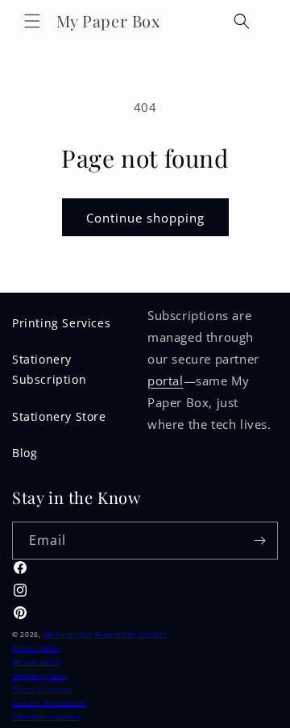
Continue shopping (145, 218)
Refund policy (36, 661)
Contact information (48, 702)
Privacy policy (36, 647)
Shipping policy (40, 675)
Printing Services (61, 323)
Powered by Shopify (131, 634)
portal (165, 380)
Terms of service (42, 688)
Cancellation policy (46, 716)
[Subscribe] (259, 541)
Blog (24, 452)
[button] (32, 21)
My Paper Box (68, 634)
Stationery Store (59, 416)
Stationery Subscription (49, 369)
